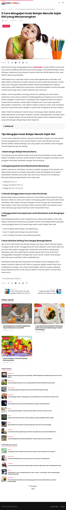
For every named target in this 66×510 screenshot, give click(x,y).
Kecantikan (11, 387)
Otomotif (10, 463)
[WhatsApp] (15, 62)
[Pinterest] (22, 62)
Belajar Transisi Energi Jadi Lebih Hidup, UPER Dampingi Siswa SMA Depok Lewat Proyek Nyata (35, 376)
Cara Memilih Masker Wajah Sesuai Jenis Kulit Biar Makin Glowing (28, 390)
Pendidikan (11, 373)
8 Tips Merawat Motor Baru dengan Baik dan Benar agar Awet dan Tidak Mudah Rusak (34, 465)
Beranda (3, 9)
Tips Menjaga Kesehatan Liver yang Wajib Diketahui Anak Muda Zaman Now (31, 383)
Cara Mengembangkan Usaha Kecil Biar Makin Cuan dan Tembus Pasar (30, 411)
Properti (10, 429)
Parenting (10, 9)
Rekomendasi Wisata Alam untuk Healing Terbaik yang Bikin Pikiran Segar (31, 418)
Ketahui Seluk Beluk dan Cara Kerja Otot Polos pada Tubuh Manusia (29, 458)
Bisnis (9, 408)
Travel (9, 415)
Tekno (9, 422)
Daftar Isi (9, 126)
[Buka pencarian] (59, 2)
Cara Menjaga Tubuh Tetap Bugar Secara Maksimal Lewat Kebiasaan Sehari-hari (33, 397)
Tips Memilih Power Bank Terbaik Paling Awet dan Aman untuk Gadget (29, 425)
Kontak (62, 506)
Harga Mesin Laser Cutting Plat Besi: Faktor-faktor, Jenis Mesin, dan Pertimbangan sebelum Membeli (34, 473)
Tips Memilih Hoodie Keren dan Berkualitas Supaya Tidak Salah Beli (28, 404)
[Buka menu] (63, 3)
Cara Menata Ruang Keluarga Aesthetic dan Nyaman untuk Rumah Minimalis (32, 432)
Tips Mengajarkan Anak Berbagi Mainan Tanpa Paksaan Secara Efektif (16, 327)
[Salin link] (26, 62)
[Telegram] (19, 62)
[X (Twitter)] (12, 62)
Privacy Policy (54, 506)
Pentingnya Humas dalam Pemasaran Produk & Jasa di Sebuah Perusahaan (31, 451)
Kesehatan (11, 380)
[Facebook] (8, 62)
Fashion (10, 401)
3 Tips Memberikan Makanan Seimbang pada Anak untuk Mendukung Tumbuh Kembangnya (49, 328)
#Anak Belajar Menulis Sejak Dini (11, 278)
